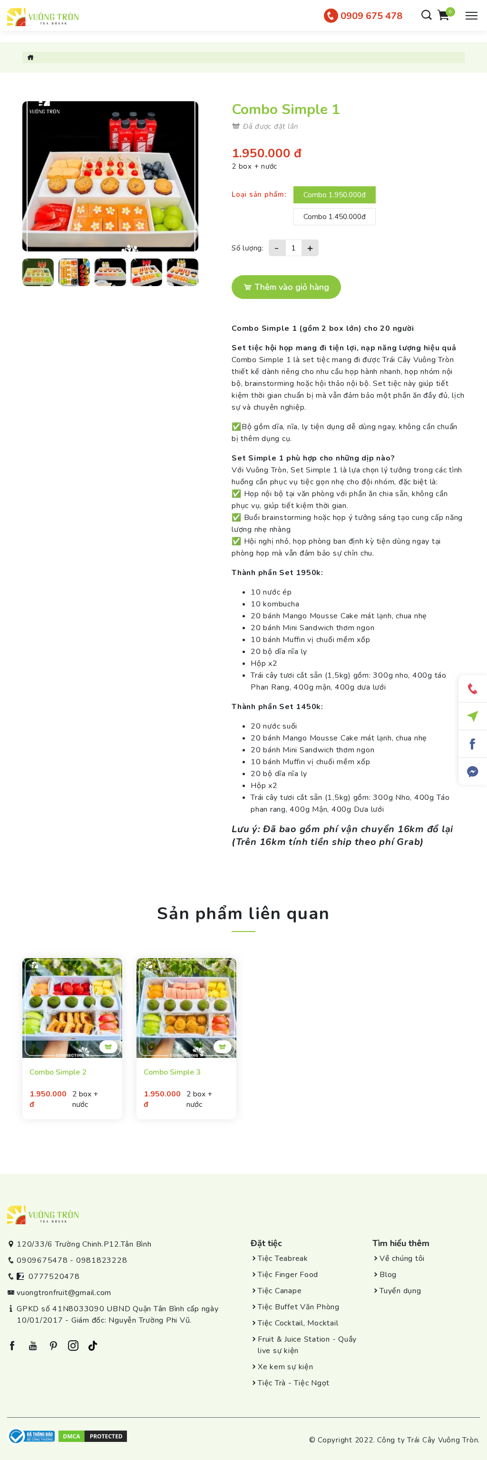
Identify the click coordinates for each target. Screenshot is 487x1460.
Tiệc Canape (280, 1291)
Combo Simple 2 (58, 1072)
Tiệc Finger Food (288, 1274)
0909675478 (42, 1260)
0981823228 (101, 1260)
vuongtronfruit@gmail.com (64, 1292)
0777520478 (54, 1276)
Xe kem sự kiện (285, 1367)
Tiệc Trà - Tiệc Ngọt (294, 1383)
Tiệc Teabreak (283, 1258)
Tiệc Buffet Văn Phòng (299, 1307)
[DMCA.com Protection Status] (92, 1436)
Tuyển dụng (400, 1291)
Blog (388, 1274)
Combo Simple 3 (172, 1072)
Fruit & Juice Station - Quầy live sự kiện (307, 1345)
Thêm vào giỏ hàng (290, 287)
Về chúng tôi (402, 1258)
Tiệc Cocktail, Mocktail (298, 1323)
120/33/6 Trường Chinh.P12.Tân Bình (84, 1244)
